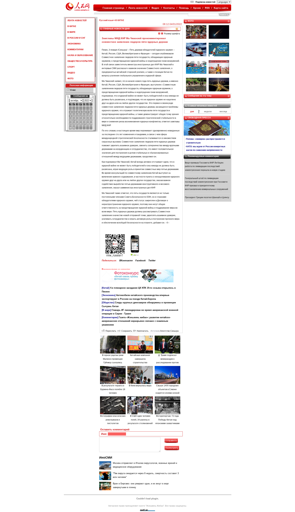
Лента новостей (138, 7)
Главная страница (113, 7)
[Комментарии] (110, 317)
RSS (207, 7)
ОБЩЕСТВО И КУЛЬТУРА (80, 61)
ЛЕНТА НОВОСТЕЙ (77, 20)
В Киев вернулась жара (140, 385)
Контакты (169, 7)
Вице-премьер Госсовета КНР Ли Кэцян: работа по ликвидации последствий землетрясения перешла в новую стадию (205, 166)
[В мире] (106, 310)
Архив (197, 7)
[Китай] (105, 288)
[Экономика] (108, 295)
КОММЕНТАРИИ (75, 49)
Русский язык (106, 20)
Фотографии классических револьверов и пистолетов (112, 420)
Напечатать (142, 331)
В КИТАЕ (71, 26)
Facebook (140, 260)
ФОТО (70, 78)
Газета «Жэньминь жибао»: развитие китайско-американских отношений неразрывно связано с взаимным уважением (136, 321)
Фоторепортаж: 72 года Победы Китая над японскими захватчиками (167, 420)
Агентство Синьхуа (169, 331)
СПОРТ (71, 67)
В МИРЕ (71, 32)
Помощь (184, 7)
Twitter (152, 260)
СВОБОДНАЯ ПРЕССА (199, 117)
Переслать (110, 331)
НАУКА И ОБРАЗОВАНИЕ (80, 55)
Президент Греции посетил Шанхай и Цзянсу (207, 197)
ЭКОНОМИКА (74, 44)
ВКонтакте (126, 260)
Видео (155, 7)
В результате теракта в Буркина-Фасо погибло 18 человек (112, 389)
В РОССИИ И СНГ (76, 38)
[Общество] (108, 302)
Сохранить (126, 331)
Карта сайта (221, 7)
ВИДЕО (71, 73)
